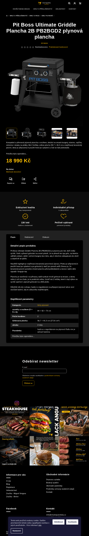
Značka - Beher (12, 497)
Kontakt (49, 492)
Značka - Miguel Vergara (16, 493)
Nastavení (17, 531)
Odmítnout (58, 522)
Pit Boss (44, 43)
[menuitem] (21, 8)
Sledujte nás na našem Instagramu (47, 403)
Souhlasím (72, 522)
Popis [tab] (13, 237)
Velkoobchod (11, 490)
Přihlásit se (28, 383)
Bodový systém (52, 483)
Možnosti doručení (13, 172)
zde (39, 525)
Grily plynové (43, 305)
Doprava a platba (53, 479)
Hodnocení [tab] (29, 237)
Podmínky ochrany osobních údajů (60, 489)
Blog (8, 484)
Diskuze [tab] (46, 237)
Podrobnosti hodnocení (58, 47)
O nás (8, 481)
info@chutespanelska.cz (56, 515)
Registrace (10, 487)
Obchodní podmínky (54, 486)
